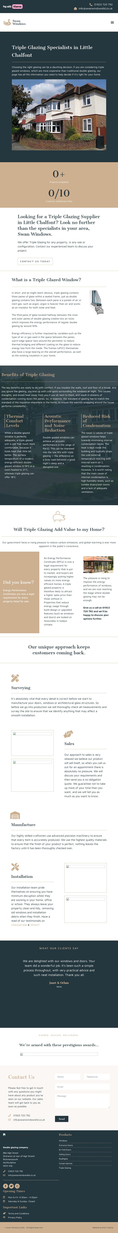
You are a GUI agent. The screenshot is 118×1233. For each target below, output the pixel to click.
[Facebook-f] (5, 1186)
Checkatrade (19, 924)
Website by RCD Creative (102, 1227)
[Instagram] (17, 1186)
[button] (112, 22)
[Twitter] (11, 1186)
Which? (35, 924)
